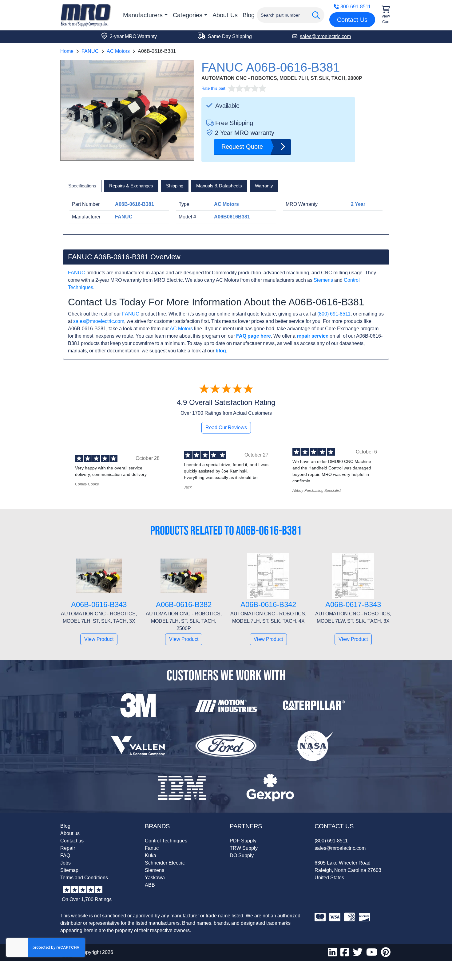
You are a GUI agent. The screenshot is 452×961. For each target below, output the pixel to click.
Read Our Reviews (226, 427)
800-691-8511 (355, 6)
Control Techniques (166, 840)
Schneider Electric (165, 862)
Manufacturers (143, 15)
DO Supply (242, 855)
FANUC (90, 51)
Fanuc (152, 848)
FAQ (65, 855)
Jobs (65, 862)
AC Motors (118, 51)
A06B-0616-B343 (99, 604)
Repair (67, 848)
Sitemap (69, 870)
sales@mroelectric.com (98, 321)
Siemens (323, 280)
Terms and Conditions (84, 877)
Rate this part (213, 88)
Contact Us (352, 19)
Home (66, 51)
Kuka (150, 855)
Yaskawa (155, 877)
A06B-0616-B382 (184, 604)
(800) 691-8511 (334, 313)
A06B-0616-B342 (268, 604)
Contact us (72, 840)
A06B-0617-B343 (353, 604)
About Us (225, 15)
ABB (150, 885)
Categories (187, 15)
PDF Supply (243, 840)
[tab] (82, 186)
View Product (98, 639)
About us (70, 833)
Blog (249, 15)
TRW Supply (244, 848)
